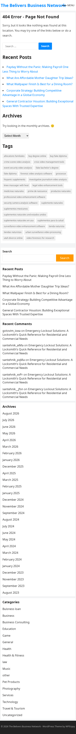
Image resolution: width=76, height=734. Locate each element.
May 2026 (8, 433)
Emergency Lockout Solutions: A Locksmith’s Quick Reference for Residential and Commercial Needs (35, 335)
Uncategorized (12, 715)
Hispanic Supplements (14, 179)
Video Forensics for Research (40, 238)
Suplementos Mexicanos (16, 208)
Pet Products (11, 682)
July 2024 (8, 526)
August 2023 (10, 593)
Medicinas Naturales (14, 191)
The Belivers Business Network (33, 5)
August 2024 (10, 519)
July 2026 (8, 420)
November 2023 (13, 579)
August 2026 (10, 413)
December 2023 (13, 572)
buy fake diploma (58, 156)
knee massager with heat (16, 185)
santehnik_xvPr (12, 374)
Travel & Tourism (13, 708)
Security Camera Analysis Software (20, 202)
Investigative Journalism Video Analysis (48, 179)
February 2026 (12, 453)
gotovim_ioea (11, 331)
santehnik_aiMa (13, 345)
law (4, 662)
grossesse (61, 173)
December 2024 (13, 500)
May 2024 (8, 539)
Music (6, 669)
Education (9, 629)
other (6, 675)
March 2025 (10, 480)
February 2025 (12, 486)
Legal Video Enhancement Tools (48, 185)
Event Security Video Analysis (18, 167)
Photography (11, 689)
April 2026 (9, 440)
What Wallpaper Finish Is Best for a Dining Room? (39, 84)
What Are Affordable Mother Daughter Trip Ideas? (40, 78)
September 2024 (13, 513)
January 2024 (11, 566)
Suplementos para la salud (50, 220)
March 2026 (10, 447)
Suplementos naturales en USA (19, 220)
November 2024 (13, 506)
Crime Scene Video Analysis (17, 161)
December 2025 (13, 466)
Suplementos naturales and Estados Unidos (25, 214)
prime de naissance (37, 191)
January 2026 (11, 460)
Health (6, 649)
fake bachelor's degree (47, 167)
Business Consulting (16, 622)
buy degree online (37, 156)
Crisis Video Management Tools (49, 161)
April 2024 (9, 546)
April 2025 (9, 473)
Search (7, 251)
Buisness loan (11, 609)
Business (8, 616)
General (7, 642)
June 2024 (8, 533)
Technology (10, 702)
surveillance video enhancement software (24, 226)
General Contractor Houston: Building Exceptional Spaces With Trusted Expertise (35, 312)
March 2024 (10, 553)
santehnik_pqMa (13, 360)
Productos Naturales (61, 191)
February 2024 (12, 559)
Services (7, 695)
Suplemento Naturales (52, 202)
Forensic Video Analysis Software (36, 173)
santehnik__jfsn (12, 389)
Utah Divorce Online (13, 238)
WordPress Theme (52, 726)
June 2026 (8, 427)
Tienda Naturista (56, 226)
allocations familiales (14, 156)
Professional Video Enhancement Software (24, 197)
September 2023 (13, 586)
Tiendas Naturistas (13, 232)
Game (6, 635)
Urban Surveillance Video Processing (43, 232)
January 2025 (11, 493)
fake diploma (10, 173)
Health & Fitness (13, 655)
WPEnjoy (70, 726)
